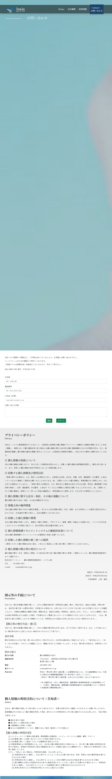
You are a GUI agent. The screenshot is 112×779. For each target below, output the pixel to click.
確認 (49, 420)
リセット (61, 420)
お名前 (7, 377)
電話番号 (8, 386)
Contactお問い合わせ (97, 9)
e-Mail (10, 396)
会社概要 (71, 9)
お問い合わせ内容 (12, 405)
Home (61, 9)
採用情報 (83, 9)
